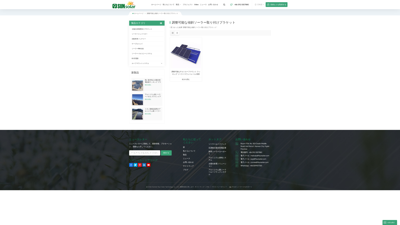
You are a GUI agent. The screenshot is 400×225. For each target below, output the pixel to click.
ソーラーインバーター (139, 34)
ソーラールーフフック (217, 144)
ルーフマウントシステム (140, 63)
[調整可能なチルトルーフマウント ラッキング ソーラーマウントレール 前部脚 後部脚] (186, 53)
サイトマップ (188, 166)
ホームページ (156, 5)
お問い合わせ (213, 5)
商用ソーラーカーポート (217, 153)
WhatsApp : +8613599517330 (251, 166)
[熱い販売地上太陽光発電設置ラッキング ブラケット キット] (137, 85)
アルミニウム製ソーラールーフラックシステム (217, 172)
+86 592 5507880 (241, 4)
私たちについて (168, 5)
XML (207, 187)
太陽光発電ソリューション (217, 165)
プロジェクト (188, 5)
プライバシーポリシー (219, 187)
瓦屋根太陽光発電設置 (217, 148)
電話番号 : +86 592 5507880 (251, 152)
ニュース (203, 5)
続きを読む (148, 84)
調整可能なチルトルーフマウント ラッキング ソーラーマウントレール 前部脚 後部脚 (186, 73)
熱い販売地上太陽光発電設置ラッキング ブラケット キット (153, 81)
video (196, 5)
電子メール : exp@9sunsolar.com (253, 159)
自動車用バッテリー (139, 39)
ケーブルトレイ (137, 44)
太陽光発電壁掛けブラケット (142, 29)
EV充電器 (135, 58)
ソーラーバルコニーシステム (142, 53)
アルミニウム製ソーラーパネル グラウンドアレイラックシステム (153, 96)
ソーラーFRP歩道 (138, 49)
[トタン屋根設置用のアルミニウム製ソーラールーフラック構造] (137, 114)
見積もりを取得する (278, 5)
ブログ (185, 170)
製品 (178, 5)
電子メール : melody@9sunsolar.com (255, 156)
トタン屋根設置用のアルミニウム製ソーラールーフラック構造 (153, 110)
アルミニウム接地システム (217, 159)
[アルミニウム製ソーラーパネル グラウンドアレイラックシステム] (137, 99)
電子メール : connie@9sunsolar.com (254, 162)
